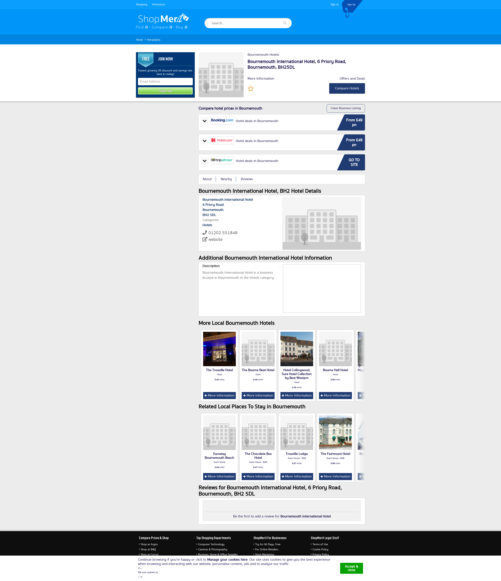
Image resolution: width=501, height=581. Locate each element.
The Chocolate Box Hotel (258, 455)
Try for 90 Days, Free (267, 544)
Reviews (247, 179)
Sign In (335, 4)
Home (139, 40)
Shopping (141, 4)
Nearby (226, 179)
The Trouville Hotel (219, 370)
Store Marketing (264, 555)
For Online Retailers (266, 549)
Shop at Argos (149, 544)
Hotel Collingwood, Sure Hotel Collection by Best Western (297, 374)
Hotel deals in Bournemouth (257, 121)
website (215, 239)
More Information (261, 78)
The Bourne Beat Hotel (258, 370)
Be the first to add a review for (282, 516)
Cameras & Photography (212, 549)
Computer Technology (211, 544)
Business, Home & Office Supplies (218, 555)
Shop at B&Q (148, 549)
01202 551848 (223, 233)
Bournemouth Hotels (263, 54)
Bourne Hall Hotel (335, 370)
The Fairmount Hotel (335, 453)
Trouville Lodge (297, 453)
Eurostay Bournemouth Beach (219, 455)
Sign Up (351, 4)
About (207, 179)
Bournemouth (262, 67)
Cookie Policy (320, 549)
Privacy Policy (321, 555)
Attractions (158, 4)
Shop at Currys (150, 555)
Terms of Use (320, 544)
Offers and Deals (352, 78)
